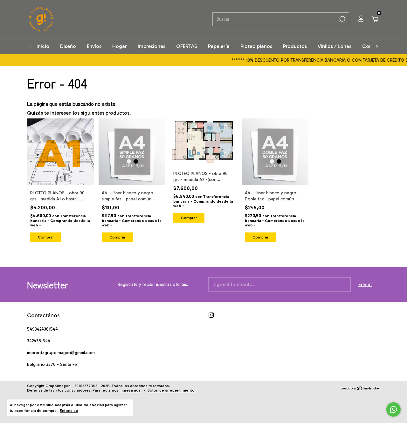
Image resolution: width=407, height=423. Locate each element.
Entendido (69, 410)
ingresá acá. (130, 390)
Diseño (68, 46)
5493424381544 (42, 329)
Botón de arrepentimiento (171, 390)
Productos (295, 46)
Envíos (94, 46)
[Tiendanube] (360, 389)
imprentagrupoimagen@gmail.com (61, 352)
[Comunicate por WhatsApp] (393, 409)
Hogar (119, 46)
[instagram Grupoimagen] (211, 315)
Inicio (43, 46)
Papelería (219, 46)
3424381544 (38, 341)
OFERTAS (186, 46)
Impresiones (151, 46)
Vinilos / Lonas (334, 46)
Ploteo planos (256, 46)
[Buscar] (342, 19)
